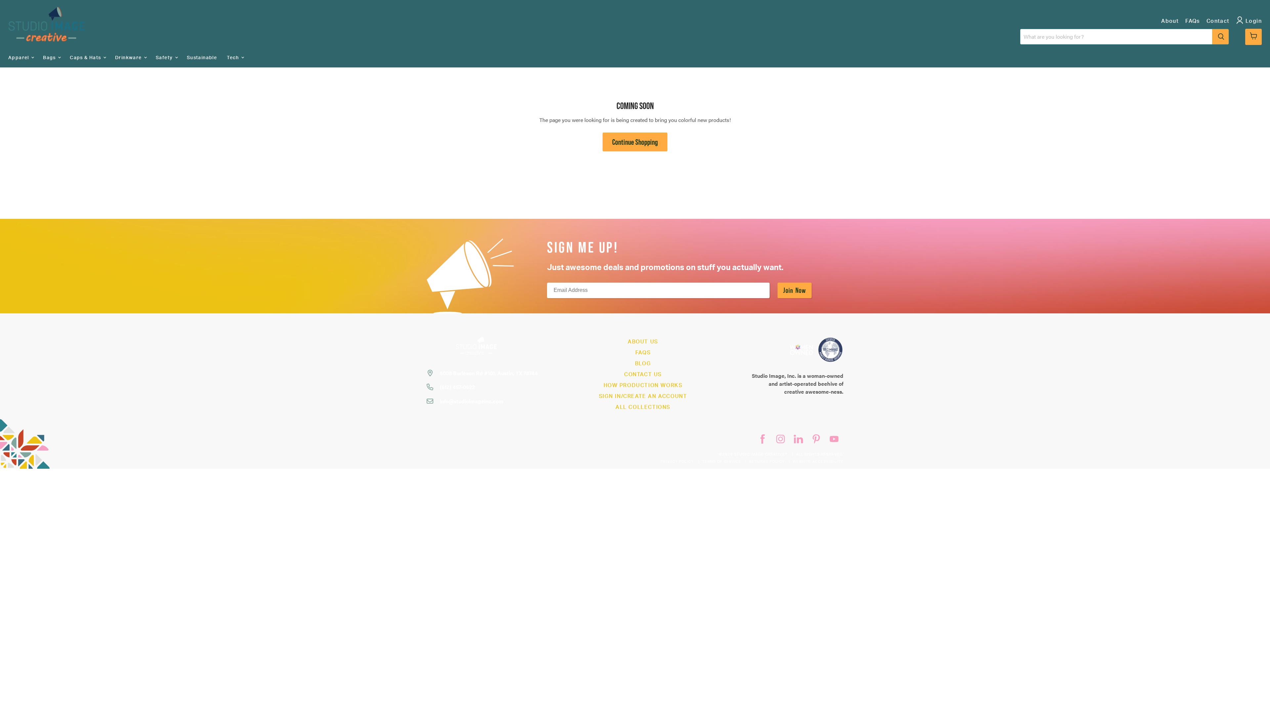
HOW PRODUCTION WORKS (643, 385)
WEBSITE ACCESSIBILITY (818, 461)
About (1170, 21)
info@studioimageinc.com (471, 401)
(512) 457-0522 (457, 387)
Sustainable (202, 58)
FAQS (643, 352)
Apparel (19, 58)
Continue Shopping (635, 142)
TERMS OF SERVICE (721, 461)
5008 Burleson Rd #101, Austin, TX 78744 (489, 373)
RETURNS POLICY (766, 461)
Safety (165, 58)
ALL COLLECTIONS (642, 407)
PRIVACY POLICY (677, 461)
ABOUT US (643, 341)
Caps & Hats (86, 58)
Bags (50, 58)
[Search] (1220, 36)
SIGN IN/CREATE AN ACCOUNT (643, 396)
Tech (233, 58)
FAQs (1192, 21)
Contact (1218, 21)
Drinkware (129, 58)
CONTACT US (643, 374)
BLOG (643, 363)
